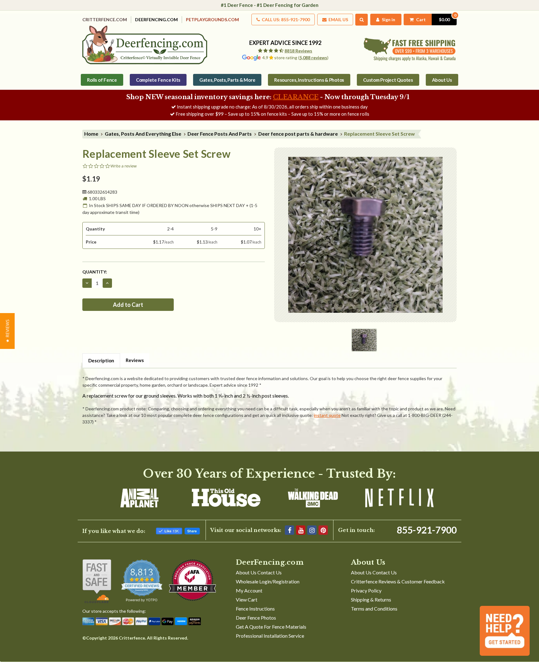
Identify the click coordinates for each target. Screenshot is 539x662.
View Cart (246, 599)
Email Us (338, 19)
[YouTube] (300, 530)
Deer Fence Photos (256, 618)
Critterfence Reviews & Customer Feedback (398, 581)
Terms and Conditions (374, 608)
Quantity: (94, 271)
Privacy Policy (366, 590)
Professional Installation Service (270, 636)
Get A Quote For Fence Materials (271, 627)
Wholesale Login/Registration (267, 581)
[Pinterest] (323, 530)
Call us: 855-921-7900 (285, 19)
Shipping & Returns (371, 599)
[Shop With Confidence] (96, 581)
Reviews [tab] (135, 360)
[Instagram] (312, 530)
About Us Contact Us (259, 572)
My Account (249, 590)
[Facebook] (289, 530)
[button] (7, 331)
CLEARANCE (295, 97)
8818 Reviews (298, 50)
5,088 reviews (313, 57)
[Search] (362, 19)
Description (101, 360)
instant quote (327, 415)
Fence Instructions (255, 608)
